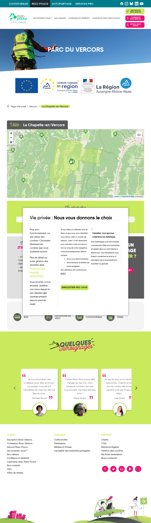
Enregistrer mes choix (74, 287)
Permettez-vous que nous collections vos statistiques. (104, 235)
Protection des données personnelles (37, 272)
